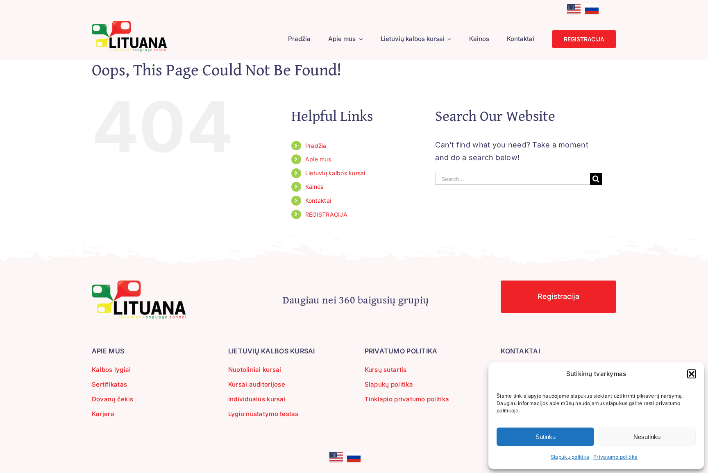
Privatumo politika (615, 457)
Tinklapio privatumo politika (407, 399)
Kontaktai (318, 200)
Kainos (314, 186)
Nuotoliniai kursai (254, 369)
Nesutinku (646, 436)
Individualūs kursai (257, 399)
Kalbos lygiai (111, 369)
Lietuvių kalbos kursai (335, 173)
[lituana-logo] (129, 24)
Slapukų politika (570, 457)
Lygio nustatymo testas (263, 414)
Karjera (103, 414)
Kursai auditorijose (256, 384)
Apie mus (318, 159)
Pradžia (316, 145)
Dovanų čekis (112, 399)
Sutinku (546, 436)
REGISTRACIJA (326, 214)
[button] (692, 374)
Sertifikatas (109, 384)
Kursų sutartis (386, 369)
